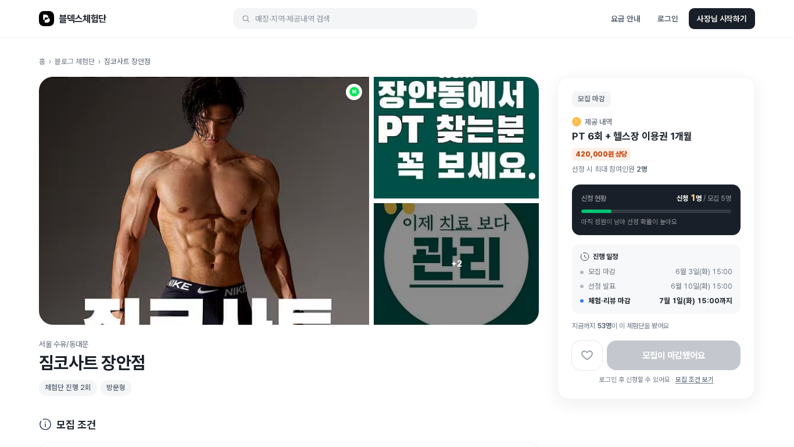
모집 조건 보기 (694, 379)
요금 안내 (625, 18)
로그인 (667, 18)
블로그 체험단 (75, 61)
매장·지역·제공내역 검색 (292, 18)
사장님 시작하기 (722, 18)
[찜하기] (587, 355)
